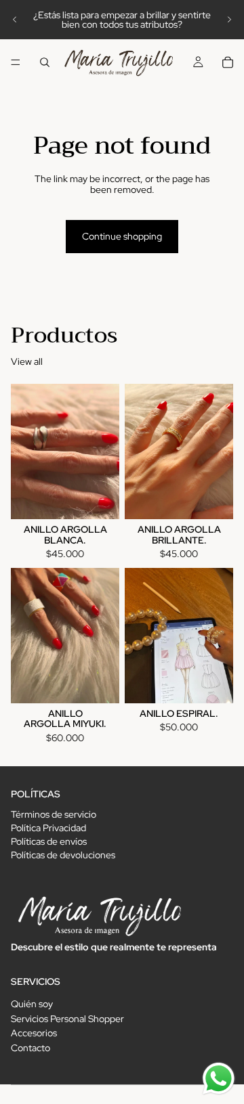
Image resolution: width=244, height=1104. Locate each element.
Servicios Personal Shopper (67, 1019)
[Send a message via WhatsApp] (218, 1078)
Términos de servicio (53, 814)
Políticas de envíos (49, 841)
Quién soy (32, 1004)
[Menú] (15, 62)
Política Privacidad (48, 828)
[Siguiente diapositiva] (229, 20)
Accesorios (34, 1034)
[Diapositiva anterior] (15, 20)
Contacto (30, 1048)
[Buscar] (45, 62)
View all (27, 362)
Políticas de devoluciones (63, 855)
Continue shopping (122, 236)
